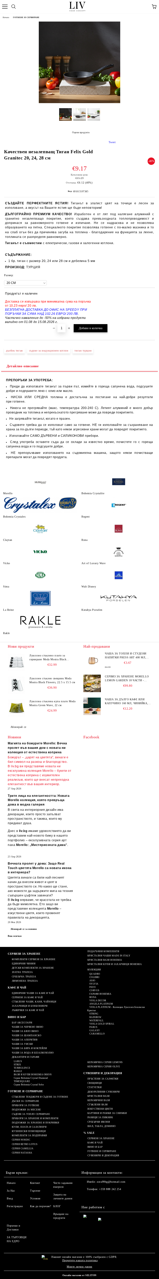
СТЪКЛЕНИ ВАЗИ (97, 1104)
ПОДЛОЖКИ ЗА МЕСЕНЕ (26, 1109)
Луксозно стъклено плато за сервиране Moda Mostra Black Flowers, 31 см (47, 657)
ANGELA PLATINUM (101, 1003)
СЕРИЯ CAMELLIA (22, 1148)
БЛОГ (57, 1206)
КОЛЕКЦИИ (94, 969)
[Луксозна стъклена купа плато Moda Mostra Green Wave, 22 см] (16, 708)
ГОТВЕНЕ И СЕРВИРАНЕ (26, 17)
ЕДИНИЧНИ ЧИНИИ (23, 963)
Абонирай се (18, 727)
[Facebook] (86, 1197)
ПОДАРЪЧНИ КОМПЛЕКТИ (103, 951)
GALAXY (94, 1030)
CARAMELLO (97, 1033)
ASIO (92, 980)
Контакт (35, 1183)
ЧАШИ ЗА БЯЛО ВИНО (25, 1031)
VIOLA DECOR (97, 1000)
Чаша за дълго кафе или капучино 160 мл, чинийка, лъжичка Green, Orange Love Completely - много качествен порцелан (126, 701)
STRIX (17, 1064)
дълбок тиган (14, 350)
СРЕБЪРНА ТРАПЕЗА (24, 976)
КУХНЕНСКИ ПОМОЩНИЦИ (29, 1131)
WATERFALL (96, 1020)
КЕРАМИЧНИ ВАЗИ (98, 1100)
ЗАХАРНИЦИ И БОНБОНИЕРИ (30, 1006)
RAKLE (18, 1071)
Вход (10, 1198)
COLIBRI (94, 977)
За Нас (11, 1190)
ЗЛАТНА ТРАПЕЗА (22, 972)
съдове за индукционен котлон (48, 350)
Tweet (112, 142)
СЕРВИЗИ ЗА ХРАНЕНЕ (24, 953)
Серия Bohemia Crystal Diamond (31, 1078)
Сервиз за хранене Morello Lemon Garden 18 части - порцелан (127, 678)
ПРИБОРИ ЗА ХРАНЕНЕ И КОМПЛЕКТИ (35, 1118)
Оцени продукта (80, 132)
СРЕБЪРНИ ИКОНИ (98, 1122)
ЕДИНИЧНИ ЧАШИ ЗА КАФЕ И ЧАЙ (33, 993)
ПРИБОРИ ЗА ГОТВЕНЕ (25, 1105)
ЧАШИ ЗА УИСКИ (22, 1044)
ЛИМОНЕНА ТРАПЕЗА (25, 981)
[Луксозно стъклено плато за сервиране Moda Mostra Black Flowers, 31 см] (16, 662)
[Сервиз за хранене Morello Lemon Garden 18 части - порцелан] (92, 683)
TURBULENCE (22, 1068)
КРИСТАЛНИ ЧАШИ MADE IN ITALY (108, 955)
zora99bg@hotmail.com (111, 1181)
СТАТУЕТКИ (94, 1087)
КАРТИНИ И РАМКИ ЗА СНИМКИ (107, 1113)
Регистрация (14, 1206)
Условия (35, 1198)
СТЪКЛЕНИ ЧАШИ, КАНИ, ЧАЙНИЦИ (34, 1001)
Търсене (35, 1190)
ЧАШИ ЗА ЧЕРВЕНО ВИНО (27, 1027)
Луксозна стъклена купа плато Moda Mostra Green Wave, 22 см (52, 703)
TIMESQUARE (22, 1081)
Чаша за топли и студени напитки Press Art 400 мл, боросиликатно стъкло (125, 656)
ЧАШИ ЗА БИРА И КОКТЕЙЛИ (29, 1048)
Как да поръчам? (40, 1206)
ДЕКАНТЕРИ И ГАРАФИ (25, 1057)
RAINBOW (95, 1017)
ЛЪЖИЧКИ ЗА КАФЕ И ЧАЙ (28, 1010)
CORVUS (94, 990)
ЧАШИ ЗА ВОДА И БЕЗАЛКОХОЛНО (33, 1052)
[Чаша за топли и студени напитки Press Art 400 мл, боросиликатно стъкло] (92, 660)
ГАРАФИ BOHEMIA (100, 994)
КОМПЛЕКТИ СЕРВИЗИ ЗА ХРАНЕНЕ (33, 959)
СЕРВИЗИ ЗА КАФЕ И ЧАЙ (27, 997)
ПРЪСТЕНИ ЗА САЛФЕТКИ (102, 1078)
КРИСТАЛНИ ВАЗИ (98, 1096)
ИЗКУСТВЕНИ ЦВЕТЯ (100, 1109)
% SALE (88, 1132)
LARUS (18, 1061)
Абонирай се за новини (23, 929)
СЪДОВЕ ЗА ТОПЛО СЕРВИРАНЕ (31, 1114)
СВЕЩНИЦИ (94, 1083)
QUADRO (94, 974)
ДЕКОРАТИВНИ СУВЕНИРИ (103, 1091)
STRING (94, 1013)
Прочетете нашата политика (80, 1260)
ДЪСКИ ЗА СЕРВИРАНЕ (25, 1101)
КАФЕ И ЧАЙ (17, 987)
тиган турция (82, 350)
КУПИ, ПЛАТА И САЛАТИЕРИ (29, 1127)
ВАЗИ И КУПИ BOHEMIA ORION (33, 1074)
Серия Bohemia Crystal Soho (29, 1084)
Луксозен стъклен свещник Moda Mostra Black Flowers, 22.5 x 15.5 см (52, 680)
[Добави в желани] (149, 294)
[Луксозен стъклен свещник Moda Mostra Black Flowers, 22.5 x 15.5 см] (16, 685)
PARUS (93, 1027)
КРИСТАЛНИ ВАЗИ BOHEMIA (104, 960)
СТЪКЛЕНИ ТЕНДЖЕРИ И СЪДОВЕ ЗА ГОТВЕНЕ (40, 1096)
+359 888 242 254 (110, 1189)
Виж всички (15, 936)
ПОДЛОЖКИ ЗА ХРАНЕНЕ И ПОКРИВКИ (35, 1122)
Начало (6, 17)
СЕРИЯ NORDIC (21, 1139)
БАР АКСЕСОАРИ (22, 1022)
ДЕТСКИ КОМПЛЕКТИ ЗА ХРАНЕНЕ (33, 968)
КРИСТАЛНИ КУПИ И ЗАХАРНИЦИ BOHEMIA (114, 964)
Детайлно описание (23, 366)
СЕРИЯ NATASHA (22, 1152)
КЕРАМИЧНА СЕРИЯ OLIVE (103, 1066)
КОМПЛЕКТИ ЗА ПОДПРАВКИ (29, 1135)
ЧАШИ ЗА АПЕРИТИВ (25, 1039)
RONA (93, 997)
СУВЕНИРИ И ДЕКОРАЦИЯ (102, 1073)
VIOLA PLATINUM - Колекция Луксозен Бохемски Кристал (116, 1009)
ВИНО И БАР (17, 1017)
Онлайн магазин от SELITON (79, 1275)
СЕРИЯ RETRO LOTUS (24, 1144)
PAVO (92, 987)
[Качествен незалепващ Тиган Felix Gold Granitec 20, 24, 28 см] (79, 102)
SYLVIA (94, 983)
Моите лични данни (79, 1266)
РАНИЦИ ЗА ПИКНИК (100, 1117)
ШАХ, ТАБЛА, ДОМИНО (101, 1126)
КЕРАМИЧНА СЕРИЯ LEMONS (105, 1062)
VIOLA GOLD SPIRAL (101, 1023)
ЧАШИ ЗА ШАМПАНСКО (26, 1035)
